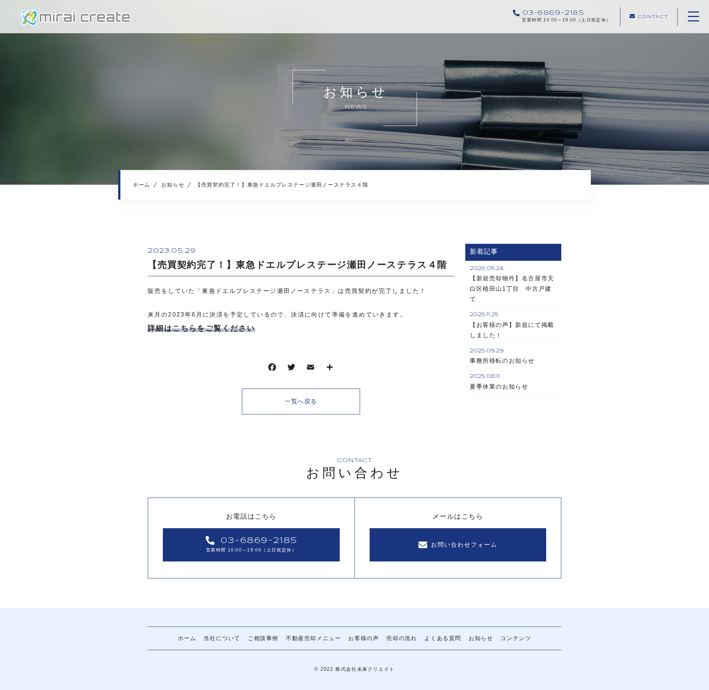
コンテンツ (515, 638)
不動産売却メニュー (313, 638)
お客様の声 (363, 638)
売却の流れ (401, 638)
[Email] (310, 369)
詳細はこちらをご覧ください (201, 328)
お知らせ (481, 638)
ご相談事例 (263, 638)
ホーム (187, 638)
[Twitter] (291, 369)
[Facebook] (272, 369)
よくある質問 (442, 638)
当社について (221, 638)
